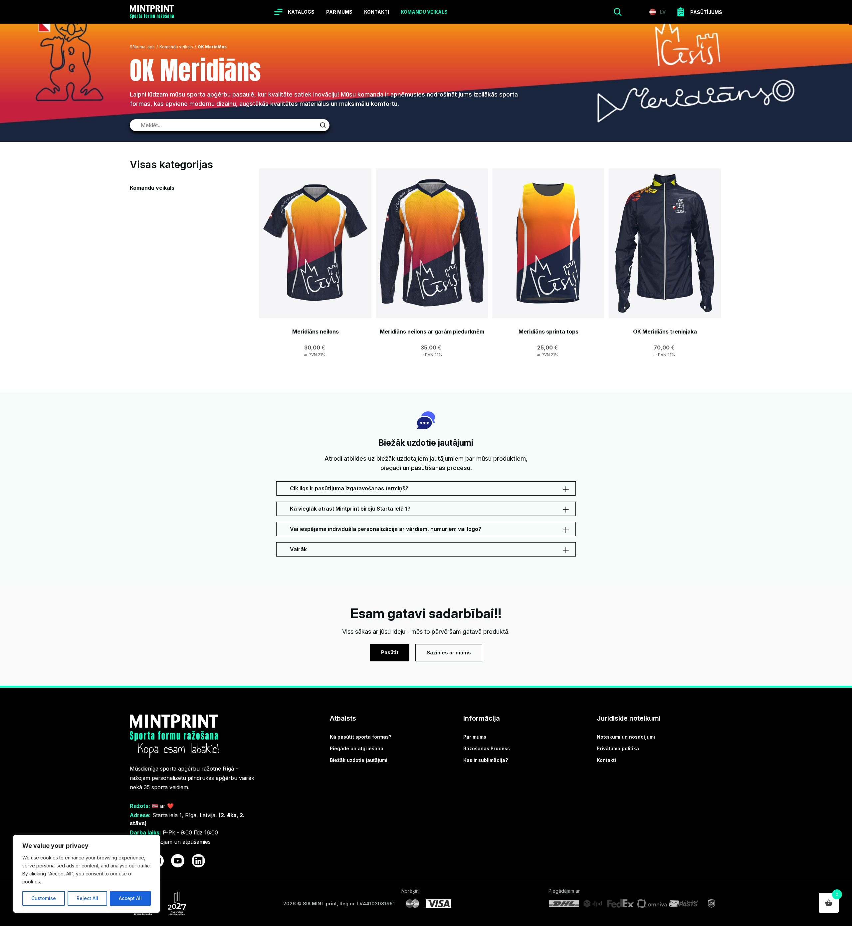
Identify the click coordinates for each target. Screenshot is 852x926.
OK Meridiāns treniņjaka (665, 331)
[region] (86, 874)
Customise (43, 898)
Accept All (130, 898)
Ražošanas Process (486, 748)
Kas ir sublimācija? (485, 760)
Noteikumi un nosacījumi (626, 737)
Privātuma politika (618, 748)
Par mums (339, 12)
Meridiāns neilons (315, 331)
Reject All (87, 898)
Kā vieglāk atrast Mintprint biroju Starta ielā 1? (350, 508)
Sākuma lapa (142, 46)
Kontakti (376, 12)
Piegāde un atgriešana (356, 748)
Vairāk (298, 549)
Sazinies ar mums (449, 652)
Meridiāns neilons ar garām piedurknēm (432, 331)
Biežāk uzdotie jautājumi (358, 760)
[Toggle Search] (618, 12)
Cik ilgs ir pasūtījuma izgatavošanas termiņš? (349, 488)
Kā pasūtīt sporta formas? (360, 737)
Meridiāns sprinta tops (548, 331)
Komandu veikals (424, 12)
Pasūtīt (389, 652)
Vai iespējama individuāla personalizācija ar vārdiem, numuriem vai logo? (385, 529)
